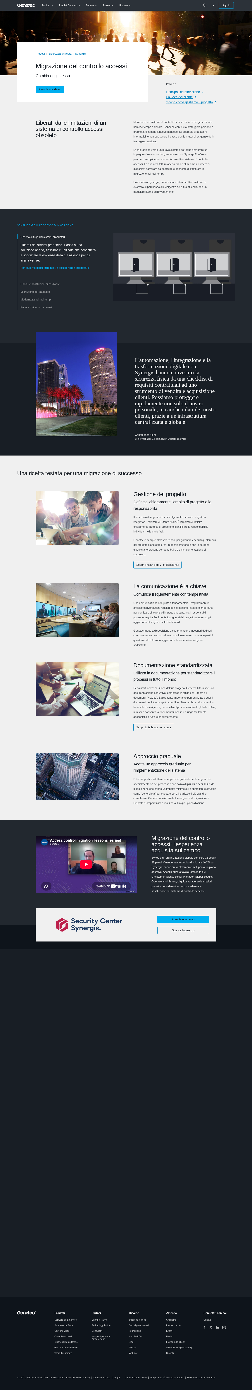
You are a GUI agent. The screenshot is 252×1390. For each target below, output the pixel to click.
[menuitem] (47, 5)
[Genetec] (26, 5)
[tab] (58, 256)
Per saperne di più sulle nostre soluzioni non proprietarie (55, 267)
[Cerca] (205, 5)
